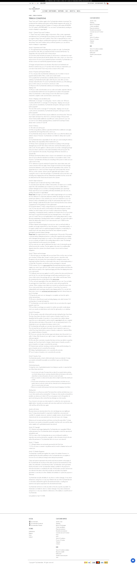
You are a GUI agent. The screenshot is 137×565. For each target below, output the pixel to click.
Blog (78, 11)
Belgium (31, 533)
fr (37, 3)
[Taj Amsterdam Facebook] (43, 3)
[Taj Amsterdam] (41, 3)
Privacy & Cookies (94, 39)
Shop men (60, 11)
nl (30, 3)
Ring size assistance (94, 28)
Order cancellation (94, 26)
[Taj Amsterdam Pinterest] (45, 3)
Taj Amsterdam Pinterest (36, 525)
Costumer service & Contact (96, 31)
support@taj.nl (58, 320)
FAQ (91, 35)
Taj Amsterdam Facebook (37, 523)
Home (30, 15)
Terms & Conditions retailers (96, 48)
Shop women (52, 11)
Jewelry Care (93, 20)
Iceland (30, 537)
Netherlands (32, 531)
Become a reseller (94, 50)
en (35, 3)
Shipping (92, 22)
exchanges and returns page (49, 291)
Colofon (92, 43)
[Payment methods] (86, 562)
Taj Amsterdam (34, 521)
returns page (56, 279)
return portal (46, 265)
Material (92, 41)
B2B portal (92, 52)
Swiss (30, 535)
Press (91, 33)
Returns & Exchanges (95, 24)
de (32, 3)
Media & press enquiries (95, 54)
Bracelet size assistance (95, 30)
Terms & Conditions (94, 37)
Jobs (91, 56)
